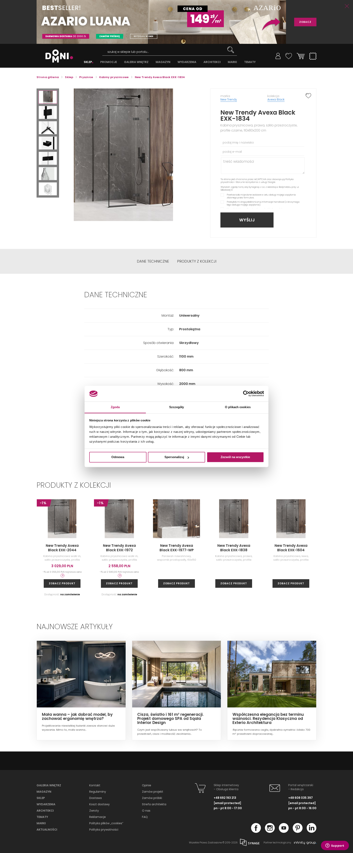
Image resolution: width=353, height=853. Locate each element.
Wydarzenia (46, 804)
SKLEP (88, 62)
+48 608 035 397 (300, 798)
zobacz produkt (62, 583)
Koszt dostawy (99, 804)
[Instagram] (270, 831)
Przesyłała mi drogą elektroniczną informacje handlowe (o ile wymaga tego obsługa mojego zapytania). (263, 203)
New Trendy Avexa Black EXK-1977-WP (177, 547)
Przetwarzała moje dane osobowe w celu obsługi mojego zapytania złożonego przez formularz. (261, 196)
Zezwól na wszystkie (235, 457)
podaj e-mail (232, 151)
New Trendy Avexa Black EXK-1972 (119, 547)
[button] (48, 97)
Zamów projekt (152, 792)
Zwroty (94, 811)
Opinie (146, 785)
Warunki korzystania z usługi (251, 182)
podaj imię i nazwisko (238, 142)
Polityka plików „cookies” (106, 823)
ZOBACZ (305, 22)
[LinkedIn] (311, 831)
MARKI (232, 62)
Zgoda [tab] (115, 407)
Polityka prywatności (103, 830)
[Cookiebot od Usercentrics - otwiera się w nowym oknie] (246, 394)
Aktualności (47, 830)
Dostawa (95, 798)
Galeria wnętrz (49, 785)
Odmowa (117, 457)
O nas (146, 811)
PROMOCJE (108, 62)
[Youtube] (284, 831)
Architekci (45, 811)
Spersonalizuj (174, 457)
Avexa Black (276, 99)
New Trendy (228, 99)
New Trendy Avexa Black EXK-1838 (233, 547)
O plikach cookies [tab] (238, 407)
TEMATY (250, 62)
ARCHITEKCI (212, 62)
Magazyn (44, 792)
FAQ (145, 817)
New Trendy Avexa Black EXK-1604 (291, 547)
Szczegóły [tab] (176, 407)
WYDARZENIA (187, 62)
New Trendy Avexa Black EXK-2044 (62, 547)
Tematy (42, 817)
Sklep (41, 798)
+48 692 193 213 (225, 798)
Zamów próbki (152, 798)
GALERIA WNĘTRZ (136, 62)
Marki (41, 823)
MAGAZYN (163, 62)
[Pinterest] (298, 831)
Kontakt (94, 785)
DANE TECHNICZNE (153, 261)
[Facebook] (256, 831)
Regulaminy (97, 792)
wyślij (247, 220)
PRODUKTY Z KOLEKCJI (196, 261)
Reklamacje (97, 817)
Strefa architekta (154, 804)
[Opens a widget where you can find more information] (335, 846)
